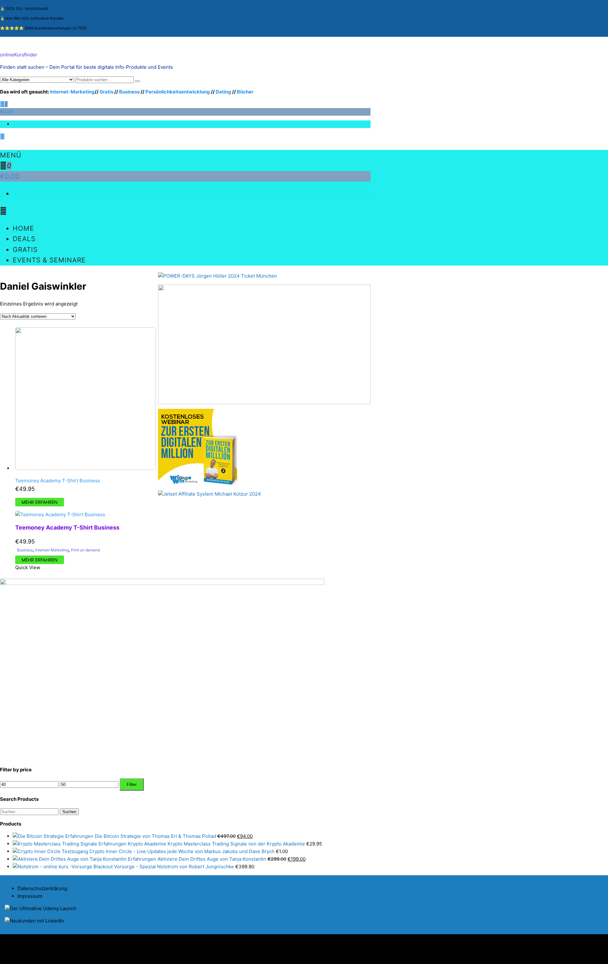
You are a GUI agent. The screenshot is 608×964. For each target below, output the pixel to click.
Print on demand (85, 550)
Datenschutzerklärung (42, 888)
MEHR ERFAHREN (40, 502)
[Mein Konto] (2, 136)
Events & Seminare (49, 260)
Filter (132, 784)
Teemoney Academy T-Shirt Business (57, 481)
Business (129, 92)
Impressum (29, 896)
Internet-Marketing (72, 92)
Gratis (106, 92)
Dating (223, 92)
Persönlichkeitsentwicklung (177, 92)
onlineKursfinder (18, 55)
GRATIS (25, 250)
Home (23, 228)
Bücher (245, 92)
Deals (24, 239)
